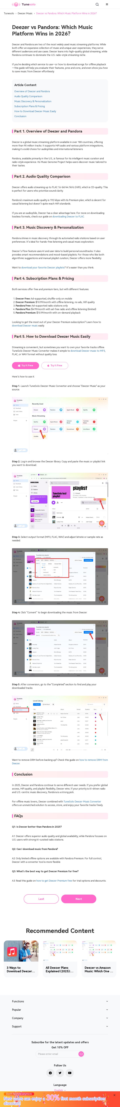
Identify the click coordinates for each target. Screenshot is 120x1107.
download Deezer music (25, 325)
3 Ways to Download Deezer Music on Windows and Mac (20, 969)
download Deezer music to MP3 (88, 350)
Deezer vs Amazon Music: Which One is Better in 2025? (98, 969)
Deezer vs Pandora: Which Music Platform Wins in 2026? (66, 13)
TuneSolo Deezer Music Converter (82, 801)
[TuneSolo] (23, 4)
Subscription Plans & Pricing (29, 106)
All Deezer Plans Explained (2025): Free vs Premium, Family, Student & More (58, 969)
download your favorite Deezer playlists (43, 267)
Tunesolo (9, 13)
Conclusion (20, 116)
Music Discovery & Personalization (32, 101)
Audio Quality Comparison (28, 96)
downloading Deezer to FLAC (68, 216)
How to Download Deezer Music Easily (35, 111)
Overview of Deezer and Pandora (32, 91)
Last (41, 898)
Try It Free (27, 365)
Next (79, 898)
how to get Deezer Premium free (54, 880)
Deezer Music (25, 13)
